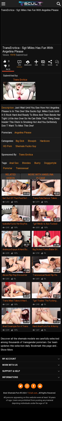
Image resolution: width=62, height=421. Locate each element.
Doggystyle (50, 163)
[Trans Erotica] (19, 91)
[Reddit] (39, 386)
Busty (37, 163)
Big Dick (20, 141)
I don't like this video (5, 66)
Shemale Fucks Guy (25, 146)
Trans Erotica (20, 79)
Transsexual (22, 168)
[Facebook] (33, 386)
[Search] (58, 3)
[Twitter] (20, 386)
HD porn (7, 146)
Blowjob (32, 141)
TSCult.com (32, 393)
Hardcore (45, 141)
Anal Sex (14, 163)
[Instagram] (27, 386)
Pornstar (7, 168)
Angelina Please (22, 132)
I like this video (4, 61)
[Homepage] (31, 3)
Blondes (26, 163)
